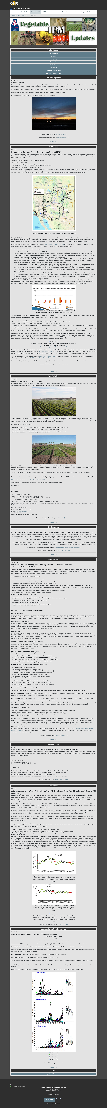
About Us (89, 12)
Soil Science (53, 56)
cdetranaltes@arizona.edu (22, 511)
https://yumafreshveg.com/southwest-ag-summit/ (68, 547)
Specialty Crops (53, 67)
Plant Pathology (53, 59)
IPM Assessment (47, 12)
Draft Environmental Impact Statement (54, 244)
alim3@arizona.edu (63, 924)
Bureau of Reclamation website (48, 356)
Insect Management (53, 53)
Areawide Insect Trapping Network (53, 70)
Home (14, 12)
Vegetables (24, 15)
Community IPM (59, 12)
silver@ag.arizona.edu (62, 364)
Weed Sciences (53, 64)
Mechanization (53, 62)
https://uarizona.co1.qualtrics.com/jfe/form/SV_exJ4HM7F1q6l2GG (28, 479)
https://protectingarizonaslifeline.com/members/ (53, 347)
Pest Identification (23, 12)
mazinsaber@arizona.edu (61, 735)
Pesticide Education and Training (75, 12)
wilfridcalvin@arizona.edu (61, 779)
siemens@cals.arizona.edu (63, 550)
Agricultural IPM (35, 12)
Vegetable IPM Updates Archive (53, 73)
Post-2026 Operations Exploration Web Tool (39, 358)
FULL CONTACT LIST (49, 1100)
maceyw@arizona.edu (61, 134)
